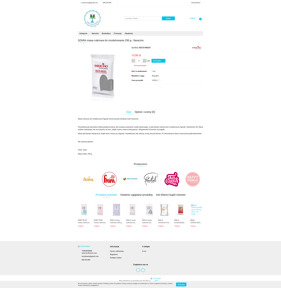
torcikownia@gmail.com (90, 256)
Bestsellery (106, 33)
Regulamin (114, 254)
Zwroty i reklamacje (117, 251)
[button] (114, 247)
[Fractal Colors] (130, 179)
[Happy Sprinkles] (171, 179)
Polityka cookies (116, 258)
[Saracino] (196, 47)
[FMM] (88, 179)
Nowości (95, 33)
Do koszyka (157, 61)
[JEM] (192, 179)
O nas (144, 251)
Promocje (118, 33)
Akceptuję (181, 284)
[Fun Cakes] (150, 179)
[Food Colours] (109, 179)
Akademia (129, 33)
